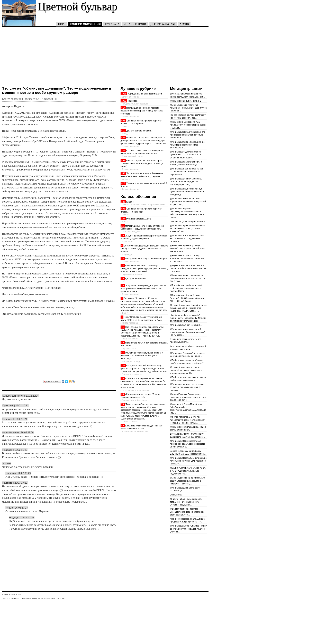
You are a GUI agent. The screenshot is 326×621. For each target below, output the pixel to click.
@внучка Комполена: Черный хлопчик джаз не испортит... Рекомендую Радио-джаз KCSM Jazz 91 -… (188, 308)
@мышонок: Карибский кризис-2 (185, 101)
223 (123, 202)
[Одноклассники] (70, 381)
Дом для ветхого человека (138, 131)
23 (122, 265)
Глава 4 (130, 202)
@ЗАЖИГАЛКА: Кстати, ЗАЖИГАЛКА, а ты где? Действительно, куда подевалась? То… (188, 471)
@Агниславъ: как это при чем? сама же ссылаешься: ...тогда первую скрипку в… (187, 238)
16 (122, 278)
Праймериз (133, 101)
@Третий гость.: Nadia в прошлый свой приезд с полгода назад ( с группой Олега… (186, 288)
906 (123, 121)
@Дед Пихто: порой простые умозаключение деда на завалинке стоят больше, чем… (187, 512)
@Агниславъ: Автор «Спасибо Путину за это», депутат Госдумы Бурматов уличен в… (188, 529)
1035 (123, 101)
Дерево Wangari (162, 24)
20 (122, 236)
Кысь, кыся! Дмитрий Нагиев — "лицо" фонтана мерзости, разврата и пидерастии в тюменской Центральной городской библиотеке (144, 368)
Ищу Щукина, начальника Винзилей (145, 94)
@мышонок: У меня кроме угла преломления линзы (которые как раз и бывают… (188, 125)
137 (123, 219)
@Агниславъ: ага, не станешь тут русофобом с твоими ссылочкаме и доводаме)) (187, 192)
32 (122, 258)
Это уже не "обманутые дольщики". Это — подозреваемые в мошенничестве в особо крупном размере (56, 90)
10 (122, 285)
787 (123, 150)
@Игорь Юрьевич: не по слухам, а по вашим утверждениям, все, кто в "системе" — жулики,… (187, 481)
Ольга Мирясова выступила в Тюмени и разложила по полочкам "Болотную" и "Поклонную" (142, 356)
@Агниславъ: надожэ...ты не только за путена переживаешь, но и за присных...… (187, 387)
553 (123, 173)
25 (122, 226)
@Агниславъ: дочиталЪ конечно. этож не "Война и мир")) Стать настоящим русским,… (186, 182)
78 (122, 404)
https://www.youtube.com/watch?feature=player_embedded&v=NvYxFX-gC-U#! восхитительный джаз (188, 318)
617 (123, 108)
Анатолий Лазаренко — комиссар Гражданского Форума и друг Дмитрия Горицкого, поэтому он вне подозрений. (144, 268)
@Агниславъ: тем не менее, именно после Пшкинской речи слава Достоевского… (187, 145)
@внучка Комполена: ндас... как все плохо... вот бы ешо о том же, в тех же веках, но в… (188, 268)
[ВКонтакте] (63, 381)
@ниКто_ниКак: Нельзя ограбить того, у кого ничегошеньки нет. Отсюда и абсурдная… (186, 502)
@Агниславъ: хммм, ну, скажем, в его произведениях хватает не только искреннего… (187, 135)
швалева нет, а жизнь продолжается (187, 221)
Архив (184, 24)
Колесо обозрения (85, 24)
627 (123, 138)
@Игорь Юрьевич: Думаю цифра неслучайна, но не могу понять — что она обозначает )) (188, 397)
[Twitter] (66, 381)
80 (122, 343)
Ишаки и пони (135, 24)
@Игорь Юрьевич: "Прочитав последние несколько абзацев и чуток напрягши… (188, 108)
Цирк (62, 24)
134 (123, 365)
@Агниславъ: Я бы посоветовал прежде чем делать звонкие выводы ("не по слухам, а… (187, 444)
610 (123, 131)
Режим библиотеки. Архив (138, 219)
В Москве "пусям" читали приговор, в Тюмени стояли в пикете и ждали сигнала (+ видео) (142, 163)
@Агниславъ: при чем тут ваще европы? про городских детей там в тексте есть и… (187, 248)
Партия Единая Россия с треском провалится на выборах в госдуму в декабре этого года (142, 111)
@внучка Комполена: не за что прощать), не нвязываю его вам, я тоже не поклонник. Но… (186, 370)
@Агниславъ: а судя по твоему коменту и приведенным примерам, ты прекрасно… (187, 258)
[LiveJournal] (74, 381)
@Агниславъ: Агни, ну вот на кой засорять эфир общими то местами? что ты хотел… (187, 332)
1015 (123, 94)
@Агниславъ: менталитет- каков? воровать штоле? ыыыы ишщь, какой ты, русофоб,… (188, 201)
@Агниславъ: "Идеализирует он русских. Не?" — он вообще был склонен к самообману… (185, 155)
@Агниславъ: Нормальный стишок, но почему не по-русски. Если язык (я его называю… (188, 461)
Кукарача (112, 24)
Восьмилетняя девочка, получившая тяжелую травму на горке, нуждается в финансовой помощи (144, 249)
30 (122, 378)
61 (122, 327)
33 (122, 394)
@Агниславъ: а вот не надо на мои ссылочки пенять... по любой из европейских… (186, 172)
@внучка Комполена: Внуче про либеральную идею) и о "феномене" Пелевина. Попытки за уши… (187, 420)
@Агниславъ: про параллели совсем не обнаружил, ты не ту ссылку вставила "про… (187, 228)
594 (123, 160)
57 (122, 353)
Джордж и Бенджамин (135, 278)
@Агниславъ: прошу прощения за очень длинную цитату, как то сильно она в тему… (187, 278)
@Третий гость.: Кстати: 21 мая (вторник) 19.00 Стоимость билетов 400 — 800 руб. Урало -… (187, 298)
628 (123, 183)
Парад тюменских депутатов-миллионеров (146, 258)
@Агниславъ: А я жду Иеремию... (186, 325)
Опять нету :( (176, 495)
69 (122, 426)
